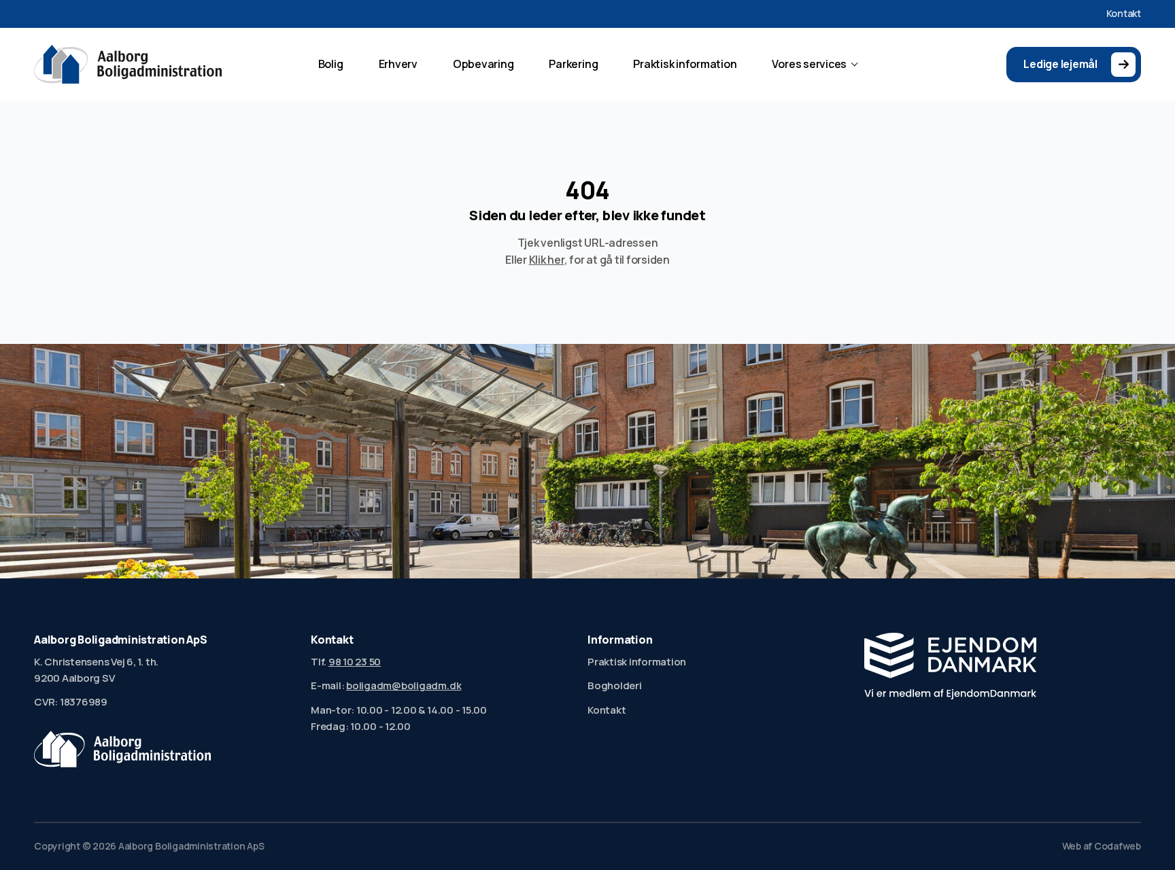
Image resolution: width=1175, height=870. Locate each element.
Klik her (546, 259)
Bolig (330, 63)
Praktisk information (684, 63)
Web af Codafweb (1101, 846)
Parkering (573, 63)
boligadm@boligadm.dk (403, 685)
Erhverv (398, 63)
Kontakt (1123, 13)
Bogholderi (615, 685)
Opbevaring (483, 63)
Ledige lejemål (1060, 63)
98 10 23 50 (354, 662)
